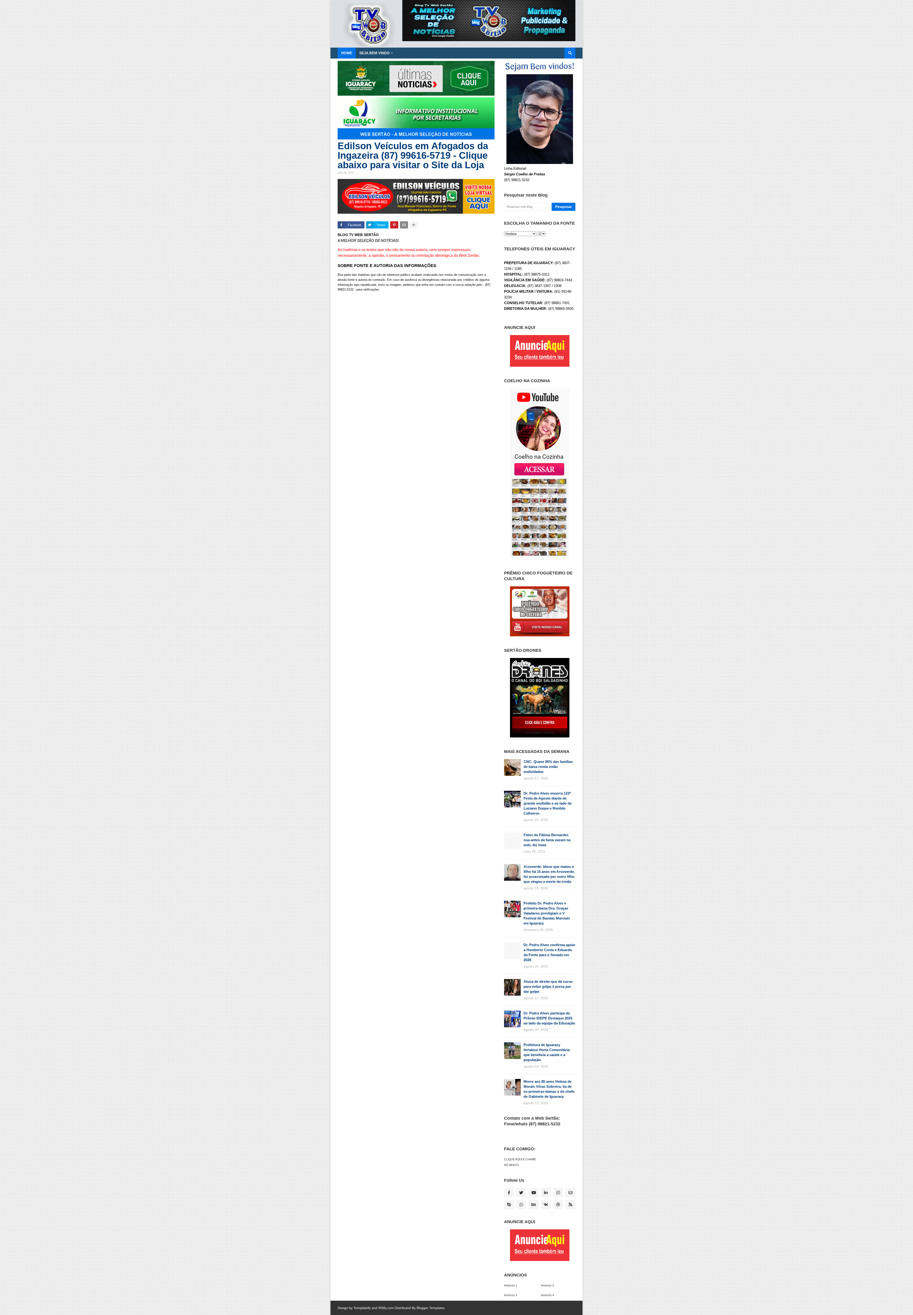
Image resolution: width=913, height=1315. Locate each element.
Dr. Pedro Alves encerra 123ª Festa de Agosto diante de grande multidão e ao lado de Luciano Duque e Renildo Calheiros (548, 803)
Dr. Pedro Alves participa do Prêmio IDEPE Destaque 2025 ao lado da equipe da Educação (549, 1018)
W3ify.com (386, 1308)
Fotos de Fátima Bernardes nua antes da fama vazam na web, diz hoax (547, 840)
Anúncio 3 (510, 1295)
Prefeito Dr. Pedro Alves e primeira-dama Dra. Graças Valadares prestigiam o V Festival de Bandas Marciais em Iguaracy (547, 913)
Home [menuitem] (346, 53)
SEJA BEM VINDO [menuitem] (374, 53)
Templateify (362, 1308)
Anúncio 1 (510, 1285)
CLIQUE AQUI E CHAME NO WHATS (520, 1162)
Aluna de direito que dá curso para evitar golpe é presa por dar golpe (548, 986)
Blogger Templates (431, 1308)
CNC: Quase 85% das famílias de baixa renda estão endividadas (548, 767)
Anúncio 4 (547, 1295)
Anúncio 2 (547, 1285)
